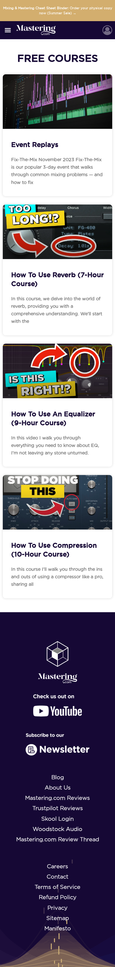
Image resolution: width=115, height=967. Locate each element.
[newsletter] (58, 744)
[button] (8, 30)
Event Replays (34, 144)
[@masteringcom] (57, 705)
